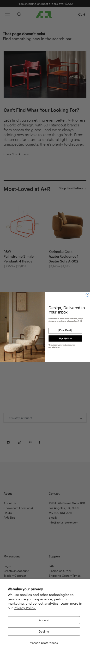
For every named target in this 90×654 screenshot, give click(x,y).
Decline (44, 631)
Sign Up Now (65, 338)
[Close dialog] (87, 294)
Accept (44, 620)
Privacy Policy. (25, 608)
